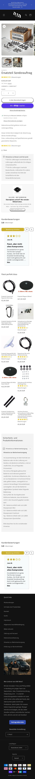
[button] (4, 15)
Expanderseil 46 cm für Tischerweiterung (24, 354)
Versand (10, 83)
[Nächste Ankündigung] (31, 5)
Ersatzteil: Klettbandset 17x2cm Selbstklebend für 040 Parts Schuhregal (8, 413)
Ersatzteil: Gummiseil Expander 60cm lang (7, 297)
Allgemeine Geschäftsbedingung (14, 624)
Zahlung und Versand (10, 633)
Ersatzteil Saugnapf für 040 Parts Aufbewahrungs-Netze (8, 354)
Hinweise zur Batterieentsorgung (14, 642)
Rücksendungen (9, 602)
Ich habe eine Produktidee (12, 607)
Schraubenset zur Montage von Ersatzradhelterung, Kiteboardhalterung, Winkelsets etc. (25, 324)
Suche (6, 616)
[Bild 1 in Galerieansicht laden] (7, 62)
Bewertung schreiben (13, 229)
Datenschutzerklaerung (11, 638)
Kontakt (6, 611)
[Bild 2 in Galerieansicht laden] (17, 62)
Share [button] (5, 150)
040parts (14, 775)
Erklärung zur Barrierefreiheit (13, 646)
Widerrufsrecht (8, 629)
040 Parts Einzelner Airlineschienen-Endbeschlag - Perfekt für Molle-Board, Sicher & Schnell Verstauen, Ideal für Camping (25, 414)
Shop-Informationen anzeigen (13, 121)
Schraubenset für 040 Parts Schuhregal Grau (25, 383)
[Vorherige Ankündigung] (3, 5)
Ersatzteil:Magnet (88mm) (25, 296)
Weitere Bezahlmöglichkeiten (17, 110)
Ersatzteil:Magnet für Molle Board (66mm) (8, 383)
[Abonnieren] (27, 734)
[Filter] (27, 229)
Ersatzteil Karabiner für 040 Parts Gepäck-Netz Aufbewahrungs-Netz (8, 323)
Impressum (7, 620)
